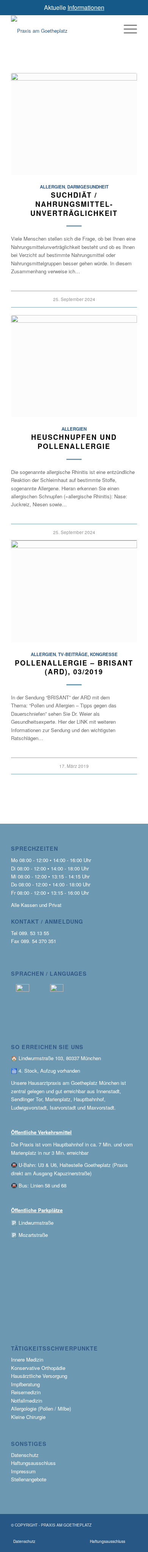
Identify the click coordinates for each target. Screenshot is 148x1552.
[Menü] (126, 29)
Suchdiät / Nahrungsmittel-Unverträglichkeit (74, 204)
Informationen (86, 7)
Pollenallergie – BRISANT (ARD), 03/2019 (74, 667)
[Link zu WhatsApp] (66, 1533)
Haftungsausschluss (33, 1462)
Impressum (23, 1471)
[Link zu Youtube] (79, 1533)
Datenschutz (25, 1454)
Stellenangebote (28, 1479)
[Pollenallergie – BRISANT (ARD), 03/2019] (74, 591)
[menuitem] (24, 1541)
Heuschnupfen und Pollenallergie (74, 441)
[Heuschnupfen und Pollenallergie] (74, 366)
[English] (56, 989)
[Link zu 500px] (130, 1533)
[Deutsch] (22, 989)
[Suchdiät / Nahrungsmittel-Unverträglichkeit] (74, 124)
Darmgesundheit (88, 187)
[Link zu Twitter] (104, 1533)
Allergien (52, 187)
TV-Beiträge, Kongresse (88, 654)
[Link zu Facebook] (117, 1533)
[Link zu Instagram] (92, 1533)
